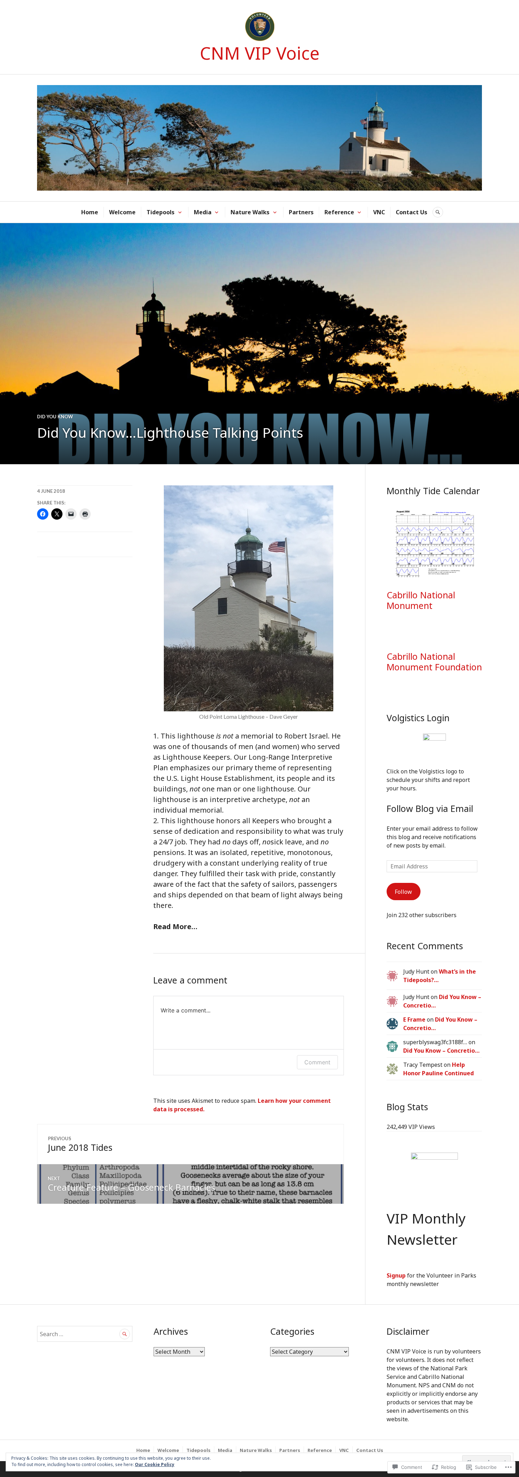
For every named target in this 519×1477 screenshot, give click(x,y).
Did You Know (55, 416)
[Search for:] (84, 1334)
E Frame (414, 1019)
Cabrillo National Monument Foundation (434, 661)
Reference (339, 212)
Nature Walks (250, 212)
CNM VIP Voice (260, 53)
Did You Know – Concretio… (441, 1050)
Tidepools (160, 212)
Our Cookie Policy (154, 1464)
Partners (301, 212)
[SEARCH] (437, 212)
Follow (403, 892)
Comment (317, 1062)
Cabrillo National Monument (421, 600)
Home (89, 212)
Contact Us (411, 212)
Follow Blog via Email (430, 808)
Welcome (122, 212)
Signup (396, 1275)
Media (202, 212)
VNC (379, 212)
